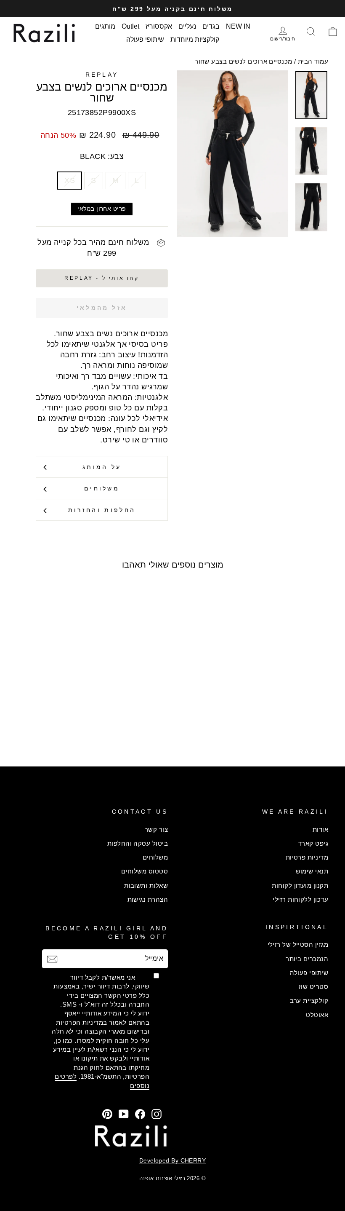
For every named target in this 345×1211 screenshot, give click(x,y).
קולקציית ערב (309, 1000)
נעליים (187, 26)
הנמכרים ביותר (307, 958)
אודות (320, 829)
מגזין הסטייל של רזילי (298, 944)
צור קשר (156, 829)
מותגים (105, 26)
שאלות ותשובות (146, 885)
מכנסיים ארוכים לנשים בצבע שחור (243, 61)
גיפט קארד (313, 843)
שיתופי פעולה (145, 39)
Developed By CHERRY (172, 1160)
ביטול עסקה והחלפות (137, 843)
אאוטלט (317, 1014)
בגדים (211, 26)
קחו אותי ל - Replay (101, 278)
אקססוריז (159, 26)
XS (69, 180)
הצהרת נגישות (147, 899)
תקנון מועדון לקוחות (300, 885)
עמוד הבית (313, 61)
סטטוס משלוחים (144, 871)
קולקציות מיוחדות (194, 39)
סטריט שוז (313, 986)
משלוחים (101, 488)
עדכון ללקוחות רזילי (300, 899)
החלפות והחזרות (101, 509)
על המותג (102, 467)
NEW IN (238, 26)
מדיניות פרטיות (307, 857)
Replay (102, 74)
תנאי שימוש (312, 871)
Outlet (130, 26)
